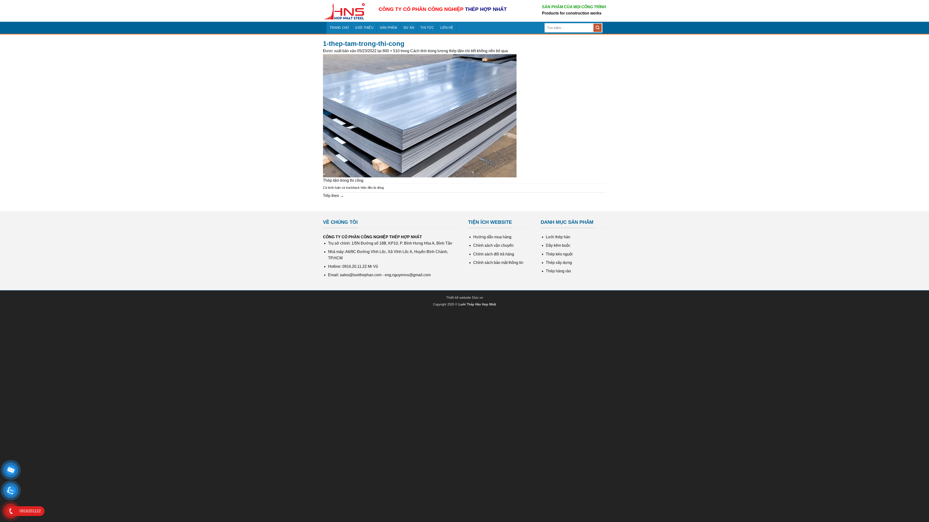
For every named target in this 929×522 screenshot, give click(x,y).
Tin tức (427, 27)
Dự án (409, 27)
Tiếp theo (333, 196)
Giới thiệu (364, 27)
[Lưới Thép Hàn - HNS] (347, 11)
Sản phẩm (388, 27)
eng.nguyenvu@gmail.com (408, 275)
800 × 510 (391, 51)
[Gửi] (597, 28)
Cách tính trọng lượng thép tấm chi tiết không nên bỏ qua (459, 51)
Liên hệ (446, 27)
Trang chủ (339, 27)
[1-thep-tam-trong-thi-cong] (420, 115)
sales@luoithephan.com (361, 275)
